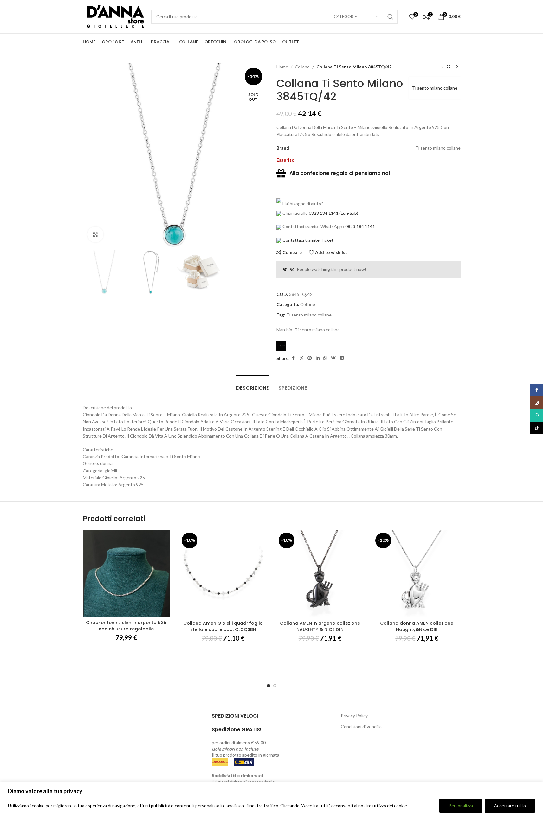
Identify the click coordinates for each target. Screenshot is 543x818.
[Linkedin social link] (317, 358)
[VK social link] (333, 358)
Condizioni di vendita (361, 726)
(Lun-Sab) (348, 213)
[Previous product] (441, 67)
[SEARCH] (390, 17)
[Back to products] (449, 67)
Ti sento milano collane (434, 88)
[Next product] (457, 67)
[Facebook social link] (293, 358)
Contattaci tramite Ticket (307, 240)
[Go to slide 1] (268, 685)
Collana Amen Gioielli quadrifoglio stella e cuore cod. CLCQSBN (223, 626)
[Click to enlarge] (95, 234)
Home (282, 66)
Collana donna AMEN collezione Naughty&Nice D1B (416, 626)
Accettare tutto (510, 805)
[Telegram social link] (342, 358)
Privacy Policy (354, 715)
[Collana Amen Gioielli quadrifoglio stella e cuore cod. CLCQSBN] (223, 574)
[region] (271, 800)
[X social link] (301, 358)
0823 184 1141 (324, 213)
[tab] (252, 384)
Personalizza (461, 805)
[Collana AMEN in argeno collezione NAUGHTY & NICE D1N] (320, 574)
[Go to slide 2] (274, 685)
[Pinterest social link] (310, 358)
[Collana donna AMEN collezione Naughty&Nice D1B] (417, 574)
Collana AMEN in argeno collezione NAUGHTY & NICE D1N (320, 626)
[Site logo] (114, 16)
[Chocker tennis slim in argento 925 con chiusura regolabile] (126, 573)
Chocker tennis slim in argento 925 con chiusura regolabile (126, 625)
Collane (302, 66)
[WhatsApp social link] (325, 358)
